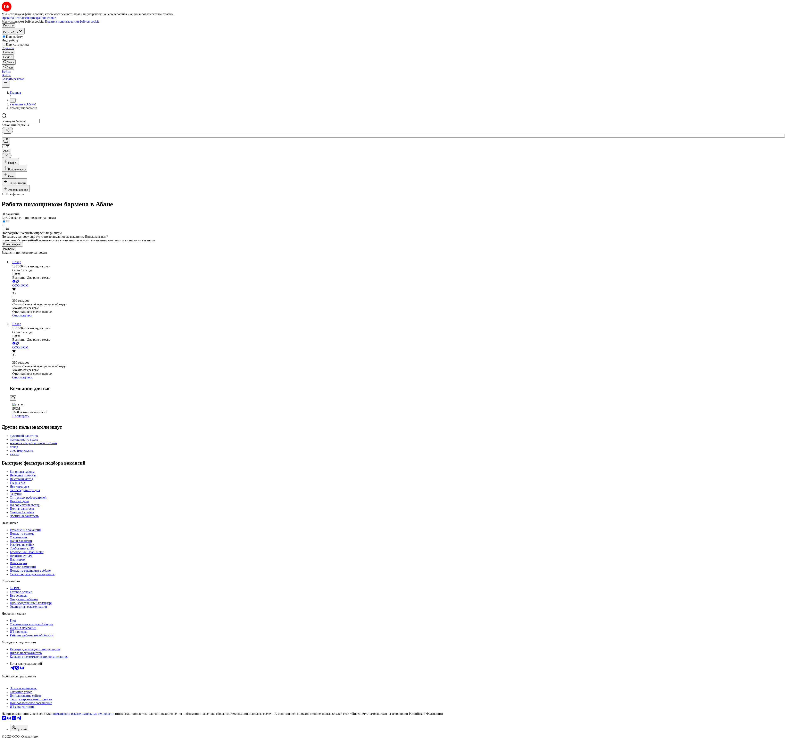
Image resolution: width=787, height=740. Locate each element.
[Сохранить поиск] (6, 141)
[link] (9, 62)
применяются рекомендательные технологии (82, 713)
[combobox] (21, 121)
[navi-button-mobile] (6, 84)
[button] (6, 71)
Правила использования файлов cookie (72, 21)
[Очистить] (7, 130)
